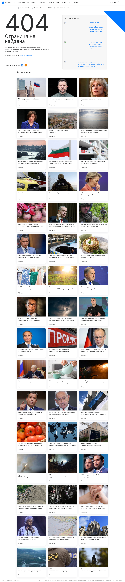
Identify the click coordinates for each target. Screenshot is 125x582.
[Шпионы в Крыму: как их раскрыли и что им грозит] (62, 186)
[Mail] (3, 2)
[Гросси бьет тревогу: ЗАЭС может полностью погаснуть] (31, 343)
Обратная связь (110, 580)
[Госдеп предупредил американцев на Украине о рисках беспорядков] (93, 437)
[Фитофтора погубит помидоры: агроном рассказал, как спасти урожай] (31, 437)
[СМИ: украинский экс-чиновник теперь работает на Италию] (93, 311)
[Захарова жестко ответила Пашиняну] (93, 92)
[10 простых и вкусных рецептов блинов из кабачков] (93, 249)
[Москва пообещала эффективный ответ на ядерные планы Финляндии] (93, 531)
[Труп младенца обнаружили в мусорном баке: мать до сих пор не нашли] (62, 249)
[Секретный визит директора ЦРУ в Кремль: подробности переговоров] (31, 405)
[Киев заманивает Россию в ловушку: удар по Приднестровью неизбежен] (31, 123)
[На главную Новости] (9, 2)
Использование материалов (96, 580)
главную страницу (26, 55)
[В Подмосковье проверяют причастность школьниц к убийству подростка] (62, 343)
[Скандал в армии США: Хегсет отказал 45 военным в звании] (31, 249)
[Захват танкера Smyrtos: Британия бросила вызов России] (93, 123)
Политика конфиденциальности (78, 580)
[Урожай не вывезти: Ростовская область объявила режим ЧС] (31, 155)
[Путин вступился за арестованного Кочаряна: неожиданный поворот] (31, 374)
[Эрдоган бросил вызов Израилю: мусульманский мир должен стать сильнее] (62, 217)
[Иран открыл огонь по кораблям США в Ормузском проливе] (31, 468)
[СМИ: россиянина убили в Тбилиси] (62, 123)
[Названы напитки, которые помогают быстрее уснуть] (62, 374)
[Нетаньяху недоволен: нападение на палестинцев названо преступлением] (62, 405)
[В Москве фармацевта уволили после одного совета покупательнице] (93, 155)
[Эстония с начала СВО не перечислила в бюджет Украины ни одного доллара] (93, 405)
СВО (50, 8)
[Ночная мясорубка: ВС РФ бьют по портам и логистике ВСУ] (93, 217)
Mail (3, 580)
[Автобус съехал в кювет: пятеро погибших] (31, 186)
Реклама (16, 580)
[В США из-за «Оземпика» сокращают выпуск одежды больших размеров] (31, 280)
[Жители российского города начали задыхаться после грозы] (62, 311)
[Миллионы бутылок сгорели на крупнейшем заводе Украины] (62, 468)
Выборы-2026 (25, 8)
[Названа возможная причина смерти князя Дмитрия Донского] (93, 562)
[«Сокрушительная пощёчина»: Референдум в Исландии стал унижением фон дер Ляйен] (93, 186)
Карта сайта (119, 580)
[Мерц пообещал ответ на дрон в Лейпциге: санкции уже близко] (93, 343)
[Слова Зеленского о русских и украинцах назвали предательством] (62, 92)
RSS (40, 580)
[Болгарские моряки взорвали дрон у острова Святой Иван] (62, 155)
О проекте (46, 580)
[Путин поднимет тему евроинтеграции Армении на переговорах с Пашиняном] (93, 280)
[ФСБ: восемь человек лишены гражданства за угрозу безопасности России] (62, 562)
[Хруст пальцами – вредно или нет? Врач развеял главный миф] (93, 499)
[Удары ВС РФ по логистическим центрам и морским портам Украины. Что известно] (62, 499)
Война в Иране (39, 8)
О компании (9, 580)
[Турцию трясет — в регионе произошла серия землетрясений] (62, 437)
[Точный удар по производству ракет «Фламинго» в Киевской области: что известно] (93, 374)
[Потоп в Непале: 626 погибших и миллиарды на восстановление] (31, 499)
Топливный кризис (62, 8)
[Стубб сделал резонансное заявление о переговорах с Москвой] (31, 311)
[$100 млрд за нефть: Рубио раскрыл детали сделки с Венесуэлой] (93, 468)
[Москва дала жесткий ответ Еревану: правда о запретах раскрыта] (31, 92)
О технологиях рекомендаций (58, 580)
